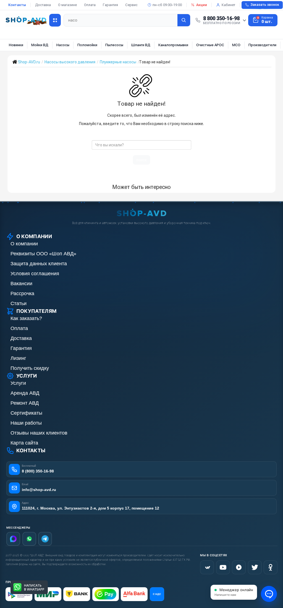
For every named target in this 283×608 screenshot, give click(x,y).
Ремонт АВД (25, 403)
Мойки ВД (39, 45)
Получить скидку (30, 368)
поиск (141, 160)
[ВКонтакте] (207, 567)
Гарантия (110, 5)
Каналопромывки (173, 45)
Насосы (62, 45)
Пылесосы (114, 45)
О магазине (67, 5)
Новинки (16, 45)
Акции (201, 5)
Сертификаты (26, 413)
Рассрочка (22, 293)
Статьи (19, 303)
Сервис (131, 5)
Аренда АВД (25, 393)
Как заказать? (26, 318)
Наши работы (26, 423)
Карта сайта (24, 443)
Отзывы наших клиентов (39, 433)
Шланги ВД (140, 45)
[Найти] (183, 20)
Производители (262, 45)
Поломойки (87, 45)
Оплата (90, 5)
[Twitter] (255, 567)
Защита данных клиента (39, 263)
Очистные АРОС (210, 45)
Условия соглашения (35, 273)
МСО (236, 45)
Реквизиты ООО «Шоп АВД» (43, 253)
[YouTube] (223, 567)
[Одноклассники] (270, 567)
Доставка (43, 5)
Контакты (17, 5)
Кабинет (228, 5)
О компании (24, 243)
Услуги (18, 383)
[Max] (13, 539)
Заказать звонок (264, 5)
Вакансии (21, 283)
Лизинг (18, 358)
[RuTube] (239, 567)
